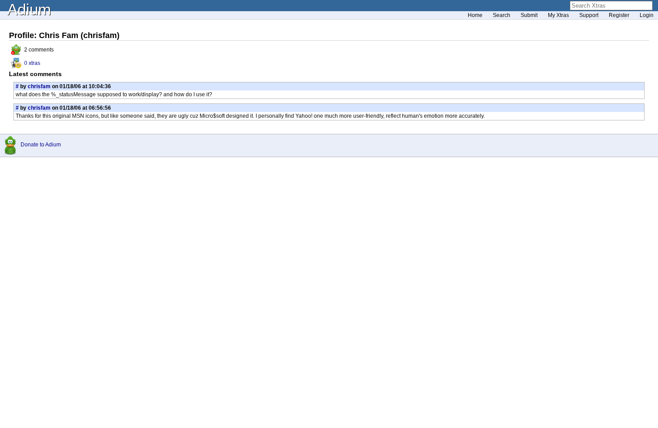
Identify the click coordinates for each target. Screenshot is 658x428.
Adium (29, 9)
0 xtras (32, 63)
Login (647, 15)
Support (588, 15)
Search (501, 15)
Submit (529, 15)
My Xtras (558, 15)
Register (619, 15)
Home (475, 15)
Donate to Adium (41, 144)
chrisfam (39, 86)
